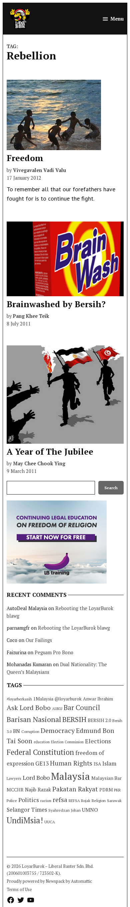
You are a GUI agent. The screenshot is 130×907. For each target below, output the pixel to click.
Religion (99, 800)
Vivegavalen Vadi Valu (39, 170)
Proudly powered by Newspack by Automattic (49, 881)
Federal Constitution (40, 752)
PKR (117, 789)
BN (16, 731)
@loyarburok (68, 699)
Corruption (30, 731)
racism (45, 800)
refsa (60, 799)
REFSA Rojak (79, 800)
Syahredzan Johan (64, 810)
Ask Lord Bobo (29, 707)
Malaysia (70, 776)
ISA (97, 764)
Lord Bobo (36, 777)
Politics (28, 800)
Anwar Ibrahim (98, 699)
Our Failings (39, 640)
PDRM (106, 790)
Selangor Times (27, 809)
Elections (98, 741)
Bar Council (82, 707)
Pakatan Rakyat (75, 789)
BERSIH (74, 719)
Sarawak (114, 800)
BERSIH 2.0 (99, 720)
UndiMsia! (25, 820)
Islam (109, 763)
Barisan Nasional (34, 719)
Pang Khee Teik (31, 316)
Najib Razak (38, 789)
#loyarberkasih (19, 698)
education (42, 742)
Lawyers (14, 778)
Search (111, 487)
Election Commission (67, 742)
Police (12, 800)
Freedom (25, 157)
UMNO (90, 809)
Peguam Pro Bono (54, 652)
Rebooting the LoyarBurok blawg (74, 628)
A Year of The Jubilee (50, 451)
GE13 (42, 763)
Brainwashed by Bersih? (56, 304)
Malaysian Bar (106, 778)
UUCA (49, 821)
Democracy (58, 730)
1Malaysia (43, 699)
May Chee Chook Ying (39, 463)
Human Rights (71, 763)
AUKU (57, 708)
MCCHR (15, 790)
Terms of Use (19, 889)
